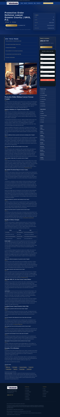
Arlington (41, 135)
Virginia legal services (28, 167)
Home (22, 3)
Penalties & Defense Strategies (11, 47)
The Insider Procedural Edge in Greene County (13, 44)
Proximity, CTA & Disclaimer (10, 57)
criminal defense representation (28, 217)
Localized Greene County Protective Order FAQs (13, 54)
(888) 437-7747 (44, 41)
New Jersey (42, 146)
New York (41, 150)
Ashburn (41, 131)
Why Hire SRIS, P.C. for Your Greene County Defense (14, 50)
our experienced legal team (17, 324)
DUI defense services (24, 277)
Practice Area (30, 3)
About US (25, 3)
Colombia (41, 157)
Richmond (42, 139)
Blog (34, 3)
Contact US (38, 3)
